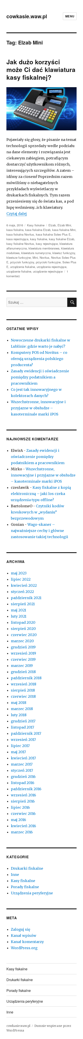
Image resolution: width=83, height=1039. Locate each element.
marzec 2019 (22, 665)
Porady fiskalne (25, 887)
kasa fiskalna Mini (63, 230)
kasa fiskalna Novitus (20, 234)
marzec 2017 (22, 764)
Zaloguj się (20, 929)
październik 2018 (26, 678)
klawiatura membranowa (44, 248)
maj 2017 (18, 752)
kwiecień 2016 (23, 826)
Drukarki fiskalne (27, 868)
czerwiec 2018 (23, 696)
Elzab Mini (64, 225)
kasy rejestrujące (47, 244)
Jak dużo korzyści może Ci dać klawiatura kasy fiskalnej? (40, 69)
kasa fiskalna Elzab (37, 230)
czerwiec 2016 (23, 813)
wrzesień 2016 (23, 795)
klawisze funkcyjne (18, 257)
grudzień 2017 (23, 721)
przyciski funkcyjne (48, 262)
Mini (35, 257)
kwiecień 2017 (23, 758)
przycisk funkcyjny (22, 262)
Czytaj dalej (16, 213)
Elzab (52, 225)
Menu (69, 16)
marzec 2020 (22, 641)
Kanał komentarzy (27, 941)
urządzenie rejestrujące (48, 271)
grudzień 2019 (23, 647)
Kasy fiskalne (35, 225)
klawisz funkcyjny (63, 253)
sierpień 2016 (23, 801)
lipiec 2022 (21, 579)
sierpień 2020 (23, 628)
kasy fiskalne (38, 239)
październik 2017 (26, 733)
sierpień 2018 (23, 690)
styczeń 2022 (22, 591)
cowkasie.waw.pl (26, 16)
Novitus (44, 257)
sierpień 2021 (23, 604)
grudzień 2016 (23, 776)
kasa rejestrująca (17, 239)
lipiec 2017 (20, 746)
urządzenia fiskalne (22, 267)
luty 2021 (18, 616)
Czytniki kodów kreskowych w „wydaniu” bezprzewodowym (37, 512)
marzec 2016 (22, 832)
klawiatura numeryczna (36, 253)
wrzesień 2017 (23, 739)
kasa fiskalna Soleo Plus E (53, 234)
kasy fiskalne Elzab (61, 239)
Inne (15, 874)
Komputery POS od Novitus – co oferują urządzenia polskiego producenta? (39, 358)
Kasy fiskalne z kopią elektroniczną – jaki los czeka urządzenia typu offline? (41, 493)
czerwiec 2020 (24, 635)
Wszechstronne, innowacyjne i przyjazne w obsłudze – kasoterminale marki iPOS (38, 408)
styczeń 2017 (22, 770)
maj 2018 (18, 702)
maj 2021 (18, 610)
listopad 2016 (22, 783)
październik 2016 (26, 789)
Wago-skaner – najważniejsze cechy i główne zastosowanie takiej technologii (39, 530)
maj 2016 (18, 820)
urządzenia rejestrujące (51, 267)
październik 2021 (26, 598)
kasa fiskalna (14, 230)
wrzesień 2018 (23, 684)
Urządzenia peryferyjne (32, 893)
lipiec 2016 (20, 807)
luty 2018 (19, 715)
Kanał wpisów (23, 935)
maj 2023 (19, 573)
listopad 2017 (22, 727)
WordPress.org (24, 948)
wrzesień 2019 (23, 653)
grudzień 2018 (23, 672)
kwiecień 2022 (24, 585)
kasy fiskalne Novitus (20, 244)
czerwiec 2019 (23, 659)
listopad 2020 (23, 622)
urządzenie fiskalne (18, 271)
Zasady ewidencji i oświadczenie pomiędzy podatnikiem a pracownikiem (40, 377)
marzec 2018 (22, 709)
